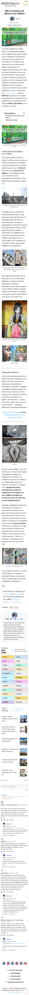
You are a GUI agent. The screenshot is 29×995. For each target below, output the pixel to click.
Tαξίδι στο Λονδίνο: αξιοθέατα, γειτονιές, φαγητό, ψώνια (10, 719)
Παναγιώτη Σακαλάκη (14, 992)
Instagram (17, 594)
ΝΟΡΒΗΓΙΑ (19, 694)
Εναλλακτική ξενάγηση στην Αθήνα (15, 117)
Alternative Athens (11, 93)
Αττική (16, 607)
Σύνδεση (25, 780)
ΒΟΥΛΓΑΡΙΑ (19, 702)
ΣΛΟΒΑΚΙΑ (5, 685)
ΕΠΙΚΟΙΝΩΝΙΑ (15, 973)
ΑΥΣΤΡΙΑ (18, 673)
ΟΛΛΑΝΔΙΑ (19, 677)
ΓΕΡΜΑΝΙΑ (19, 669)
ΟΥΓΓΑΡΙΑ (18, 681)
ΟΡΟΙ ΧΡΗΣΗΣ (16, 979)
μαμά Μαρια (13, 900)
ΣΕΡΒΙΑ (18, 698)
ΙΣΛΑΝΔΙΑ (5, 694)
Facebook (6, 594)
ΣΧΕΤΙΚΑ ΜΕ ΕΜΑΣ (15, 970)
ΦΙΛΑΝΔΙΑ (18, 689)
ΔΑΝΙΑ (4, 689)
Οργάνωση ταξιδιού (17, 25)
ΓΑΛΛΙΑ (18, 657)
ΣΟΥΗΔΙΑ (5, 698)
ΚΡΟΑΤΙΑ (18, 685)
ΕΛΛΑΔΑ (5, 657)
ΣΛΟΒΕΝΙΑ (5, 702)
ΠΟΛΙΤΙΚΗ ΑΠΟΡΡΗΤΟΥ (15, 982)
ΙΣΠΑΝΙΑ (5, 665)
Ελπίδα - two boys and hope (17, 828)
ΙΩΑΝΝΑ (12, 859)
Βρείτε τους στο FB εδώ (12, 412)
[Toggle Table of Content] (23, 113)
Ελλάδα (9, 25)
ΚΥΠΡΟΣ (5, 677)
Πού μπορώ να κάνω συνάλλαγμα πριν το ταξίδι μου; (9, 772)
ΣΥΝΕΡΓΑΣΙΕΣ (16, 976)
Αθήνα (11, 607)
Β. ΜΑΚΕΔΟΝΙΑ (6, 673)
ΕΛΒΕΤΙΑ (5, 681)
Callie (18, 18)
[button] (24, 5)
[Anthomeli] (10, 5)
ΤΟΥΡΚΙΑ (18, 665)
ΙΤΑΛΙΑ (18, 661)
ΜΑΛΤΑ (4, 661)
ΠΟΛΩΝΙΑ (5, 669)
